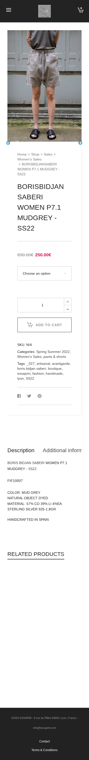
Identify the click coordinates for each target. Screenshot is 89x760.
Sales (48, 154)
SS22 (30, 378)
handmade (54, 373)
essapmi (23, 373)
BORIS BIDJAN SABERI (25, 463)
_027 (31, 364)
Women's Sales (29, 159)
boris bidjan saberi (31, 368)
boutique (55, 368)
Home (22, 154)
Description (20, 450)
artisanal (43, 364)
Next (80, 143)
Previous (8, 143)
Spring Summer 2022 (53, 352)
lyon (20, 378)
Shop (35, 154)
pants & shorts (55, 357)
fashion (38, 373)
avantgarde (61, 364)
